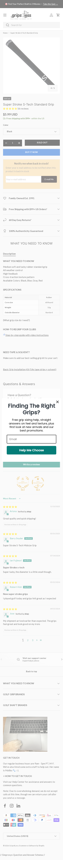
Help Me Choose (31, 450)
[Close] (57, 402)
